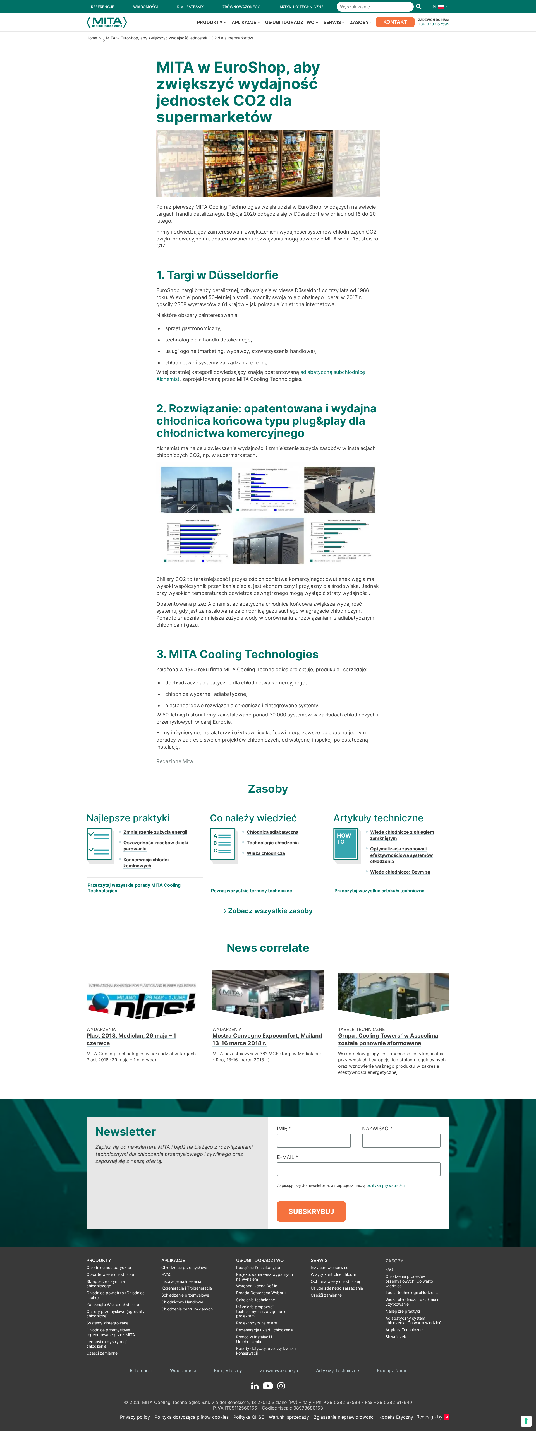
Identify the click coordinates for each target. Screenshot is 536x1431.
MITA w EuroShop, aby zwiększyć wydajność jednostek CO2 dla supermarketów (179, 37)
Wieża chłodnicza (266, 853)
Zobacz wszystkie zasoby (270, 911)
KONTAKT (395, 22)
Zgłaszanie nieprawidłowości (344, 1417)
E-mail (287, 1157)
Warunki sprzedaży (289, 1417)
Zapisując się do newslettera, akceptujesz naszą (341, 1185)
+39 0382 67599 (433, 24)
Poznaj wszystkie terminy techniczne (251, 890)
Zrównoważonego (279, 1370)
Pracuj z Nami (391, 1370)
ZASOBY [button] (359, 22)
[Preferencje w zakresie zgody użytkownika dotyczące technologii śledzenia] (526, 1421)
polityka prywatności (386, 1185)
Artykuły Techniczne (337, 1370)
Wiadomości (183, 1370)
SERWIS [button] (332, 22)
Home (92, 37)
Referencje (141, 1370)
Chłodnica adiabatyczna (272, 832)
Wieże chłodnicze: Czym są (400, 872)
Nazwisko (377, 1128)
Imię (284, 1128)
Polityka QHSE (248, 1417)
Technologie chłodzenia (273, 842)
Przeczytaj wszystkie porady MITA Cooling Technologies (134, 887)
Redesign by (429, 1417)
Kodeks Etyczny (396, 1417)
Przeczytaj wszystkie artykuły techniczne (379, 890)
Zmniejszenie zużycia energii (155, 832)
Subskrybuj (311, 1212)
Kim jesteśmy (228, 1370)
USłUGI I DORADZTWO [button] (290, 22)
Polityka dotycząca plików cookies (192, 1417)
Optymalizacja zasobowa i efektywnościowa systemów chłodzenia (401, 855)
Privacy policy (135, 1417)
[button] (439, 6)
